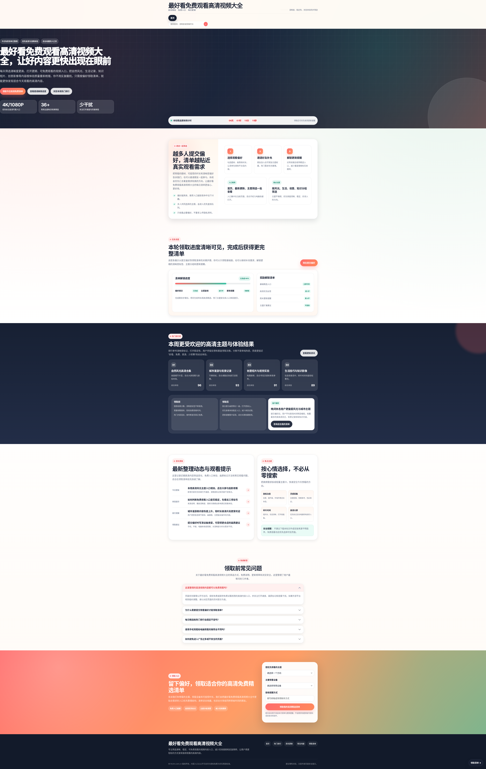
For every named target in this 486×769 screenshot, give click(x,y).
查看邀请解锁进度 (38, 91)
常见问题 (300, 744)
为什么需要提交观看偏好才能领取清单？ (204, 610)
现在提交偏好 (309, 263)
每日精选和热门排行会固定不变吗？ (202, 619)
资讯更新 (289, 744)
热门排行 (277, 744)
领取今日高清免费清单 (13, 91)
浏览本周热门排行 (61, 91)
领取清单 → (476, 763)
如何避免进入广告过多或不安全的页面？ (204, 639)
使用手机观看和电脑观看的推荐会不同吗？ (205, 629)
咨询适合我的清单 (282, 424)
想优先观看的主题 (273, 667)
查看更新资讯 (309, 353)
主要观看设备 (271, 680)
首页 (172, 18)
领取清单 (312, 744)
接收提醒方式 (271, 692)
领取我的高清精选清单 (290, 707)
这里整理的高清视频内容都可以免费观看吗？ (206, 587)
